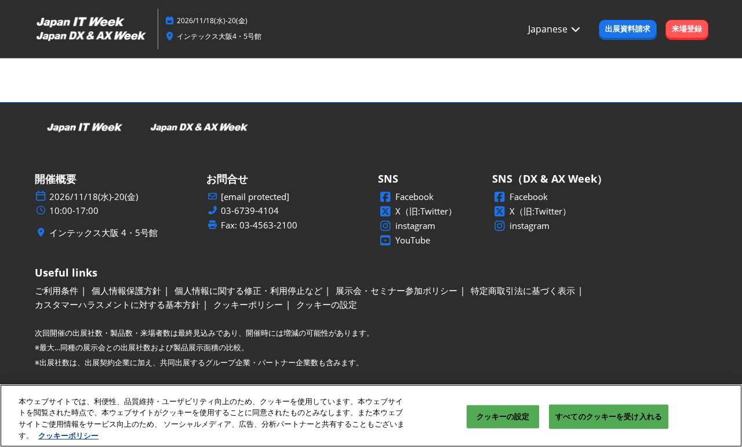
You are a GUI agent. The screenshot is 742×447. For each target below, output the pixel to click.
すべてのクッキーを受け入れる (608, 416)
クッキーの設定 (503, 416)
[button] (628, 29)
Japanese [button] (549, 29)
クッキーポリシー (68, 435)
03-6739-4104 (250, 210)
